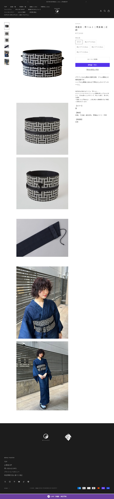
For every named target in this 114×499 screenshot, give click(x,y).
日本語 (6, 488)
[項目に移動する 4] (6, 46)
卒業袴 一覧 (23, 6)
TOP (5, 6)
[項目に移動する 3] (6, 40)
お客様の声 (8, 465)
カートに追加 (92, 59)
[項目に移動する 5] (6, 53)
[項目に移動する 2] (6, 33)
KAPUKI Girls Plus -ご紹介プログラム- (16, 15)
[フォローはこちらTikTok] (24, 482)
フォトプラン (8, 9)
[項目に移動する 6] (6, 62)
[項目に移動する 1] (6, 26)
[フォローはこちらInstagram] (10, 482)
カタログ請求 (21, 12)
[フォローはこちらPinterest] (14, 482)
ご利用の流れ (33, 12)
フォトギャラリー (9, 12)
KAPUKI (78, 23)
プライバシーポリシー (11, 472)
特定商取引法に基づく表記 (13, 475)
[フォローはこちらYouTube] (19, 482)
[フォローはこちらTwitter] (5, 482)
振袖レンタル (33, 6)
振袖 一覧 (13, 6)
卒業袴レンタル (45, 6)
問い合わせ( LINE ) (10, 468)
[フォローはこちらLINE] (28, 482)
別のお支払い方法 (92, 70)
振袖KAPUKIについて (34, 9)
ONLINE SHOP (20, 9)
